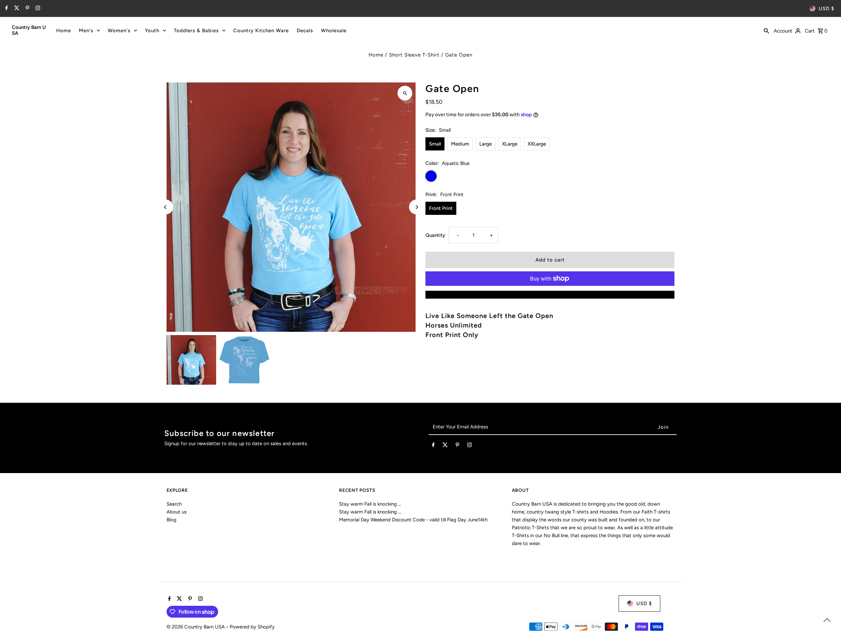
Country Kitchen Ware (261, 31)
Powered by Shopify (252, 627)
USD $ (826, 8)
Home (63, 31)
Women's (119, 31)
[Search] (766, 30)
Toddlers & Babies (196, 31)
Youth (152, 31)
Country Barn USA (29, 30)
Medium (460, 144)
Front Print (441, 208)
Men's (86, 31)
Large (485, 144)
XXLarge (537, 144)
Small (435, 144)
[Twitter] (15, 8)
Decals (305, 31)
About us (177, 512)
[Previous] (165, 207)
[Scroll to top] (827, 619)
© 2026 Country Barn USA (196, 627)
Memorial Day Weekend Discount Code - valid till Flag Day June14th (413, 520)
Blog (171, 520)
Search (174, 504)
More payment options (550, 295)
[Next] (416, 207)
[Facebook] (6, 8)
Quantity (435, 235)
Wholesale (334, 31)
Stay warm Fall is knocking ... (370, 504)
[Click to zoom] (405, 93)
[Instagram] (37, 8)
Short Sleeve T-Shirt (414, 55)
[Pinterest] (26, 8)
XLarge (509, 144)
